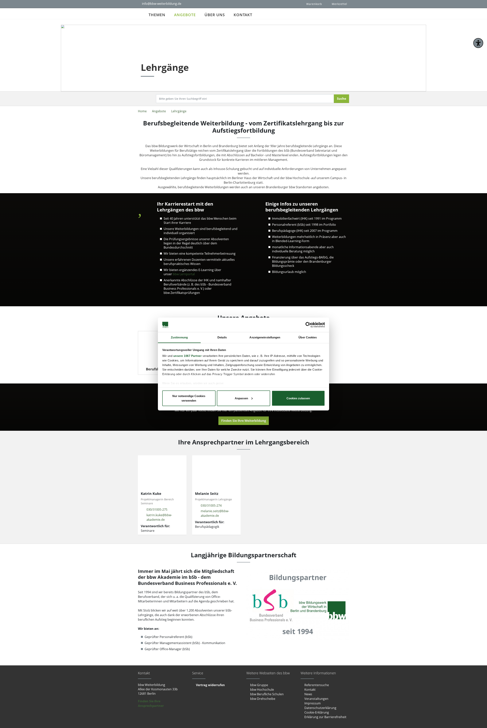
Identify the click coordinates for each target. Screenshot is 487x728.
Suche (341, 98)
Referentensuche (316, 685)
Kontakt (243, 14)
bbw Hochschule (262, 689)
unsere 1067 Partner (187, 355)
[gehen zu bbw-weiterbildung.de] (141, 13)
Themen (157, 14)
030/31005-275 (156, 509)
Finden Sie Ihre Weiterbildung (243, 421)
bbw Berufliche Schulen (267, 694)
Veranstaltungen (316, 699)
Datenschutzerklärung (320, 708)
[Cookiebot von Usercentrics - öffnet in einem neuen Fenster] (308, 325)
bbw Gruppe (259, 685)
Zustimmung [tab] (179, 337)
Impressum (312, 703)
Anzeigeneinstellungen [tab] (264, 337)
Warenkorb (314, 4)
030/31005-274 (211, 505)
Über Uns (215, 14)
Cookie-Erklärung (316, 712)
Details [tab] (222, 337)
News (308, 694)
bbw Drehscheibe (262, 699)
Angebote (185, 14)
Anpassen (241, 398)
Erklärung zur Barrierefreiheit (325, 717)
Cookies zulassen (298, 398)
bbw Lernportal (184, 274)
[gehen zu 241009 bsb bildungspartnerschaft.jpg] (297, 604)
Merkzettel (339, 4)
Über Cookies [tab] (307, 337)
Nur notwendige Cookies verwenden (188, 398)
